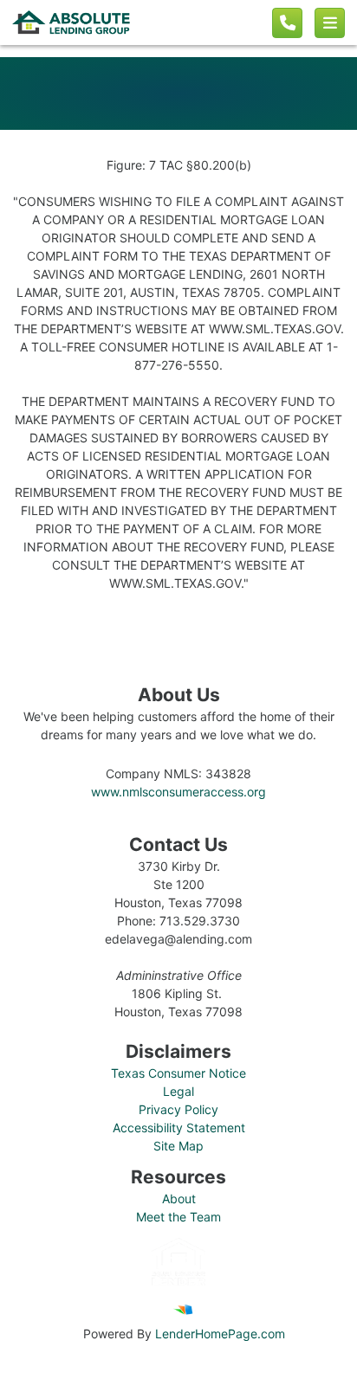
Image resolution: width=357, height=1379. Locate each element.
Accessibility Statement (179, 1127)
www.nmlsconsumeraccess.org (178, 791)
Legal (178, 1091)
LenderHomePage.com (220, 1333)
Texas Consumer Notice (178, 1073)
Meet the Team (178, 1216)
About (179, 1198)
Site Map (178, 1145)
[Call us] (287, 23)
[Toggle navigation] (330, 23)
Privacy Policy (178, 1109)
